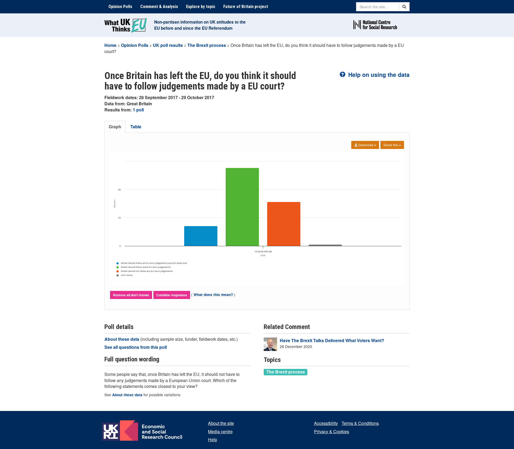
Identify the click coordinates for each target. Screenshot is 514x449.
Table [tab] (135, 127)
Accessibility (326, 423)
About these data (122, 339)
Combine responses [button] (171, 295)
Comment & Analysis (159, 6)
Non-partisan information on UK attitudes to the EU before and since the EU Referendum (200, 25)
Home (110, 45)
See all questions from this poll (135, 347)
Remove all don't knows (131, 295)
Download (365, 145)
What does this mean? (213, 294)
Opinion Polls (120, 6)
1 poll (138, 110)
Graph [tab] (115, 127)
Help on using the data (378, 74)
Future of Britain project (245, 6)
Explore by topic (200, 6)
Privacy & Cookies (331, 431)
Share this (391, 145)
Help (212, 439)
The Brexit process (206, 45)
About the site (221, 423)
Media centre (220, 431)
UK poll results (168, 45)
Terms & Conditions (360, 423)
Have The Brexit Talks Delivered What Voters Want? (332, 340)
